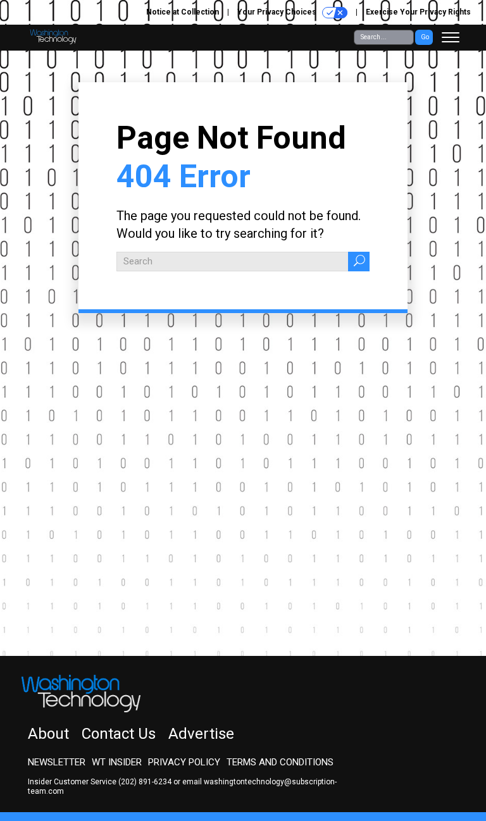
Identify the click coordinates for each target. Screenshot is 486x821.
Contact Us (119, 734)
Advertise (201, 734)
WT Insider (117, 762)
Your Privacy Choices (277, 12)
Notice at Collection (182, 12)
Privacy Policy (184, 762)
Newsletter (56, 762)
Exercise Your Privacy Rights (418, 12)
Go (425, 37)
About (48, 734)
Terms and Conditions (280, 762)
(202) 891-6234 (144, 781)
